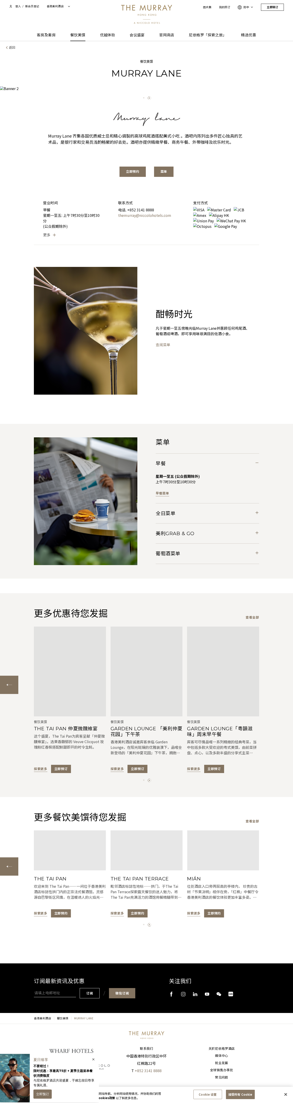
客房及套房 (46, 35)
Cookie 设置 (208, 1094)
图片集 (207, 7)
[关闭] (286, 1094)
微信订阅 (122, 993)
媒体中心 (221, 1056)
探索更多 (40, 769)
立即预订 (272, 7)
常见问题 (221, 1077)
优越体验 (107, 35)
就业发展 (221, 1063)
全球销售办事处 (221, 1070)
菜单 (163, 172)
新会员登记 (32, 6)
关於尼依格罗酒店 (222, 1049)
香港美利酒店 (42, 1018)
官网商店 (166, 35)
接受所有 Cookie (240, 1094)
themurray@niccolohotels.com (144, 215)
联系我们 (146, 1049)
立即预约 (132, 172)
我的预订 (225, 7)
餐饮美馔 (77, 35)
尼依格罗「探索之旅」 (207, 35)
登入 (18, 6)
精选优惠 (248, 35)
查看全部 (252, 617)
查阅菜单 (163, 344)
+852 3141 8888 (148, 1070)
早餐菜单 (162, 493)
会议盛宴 (137, 35)
